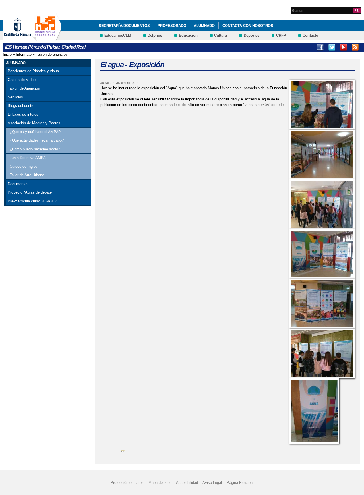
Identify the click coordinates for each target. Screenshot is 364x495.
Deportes (251, 35)
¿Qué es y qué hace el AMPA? (35, 132)
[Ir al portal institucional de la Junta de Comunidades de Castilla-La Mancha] (24, 38)
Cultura (220, 35)
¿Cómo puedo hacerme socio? (35, 149)
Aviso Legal (212, 482)
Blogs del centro (21, 105)
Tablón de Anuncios (24, 88)
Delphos (155, 35)
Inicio (7, 54)
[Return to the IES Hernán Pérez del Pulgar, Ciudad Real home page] (46, 38)
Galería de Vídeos (23, 80)
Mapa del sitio (159, 482)
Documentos (18, 184)
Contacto (310, 35)
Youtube (343, 47)
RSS (355, 47)
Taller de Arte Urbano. (27, 175)
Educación (188, 35)
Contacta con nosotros (247, 26)
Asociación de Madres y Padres (34, 123)
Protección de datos (127, 482)
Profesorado (172, 26)
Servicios (15, 97)
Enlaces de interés (23, 114)
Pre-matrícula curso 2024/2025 (33, 201)
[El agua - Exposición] (322, 105)
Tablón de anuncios (52, 54)
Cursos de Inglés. (24, 166)
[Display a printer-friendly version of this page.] (123, 450)
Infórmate (24, 54)
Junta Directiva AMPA (28, 158)
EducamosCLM (117, 35)
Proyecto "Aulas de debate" (30, 192)
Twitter (331, 47)
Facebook (320, 47)
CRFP (281, 35)
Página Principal (240, 482)
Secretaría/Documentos (124, 26)
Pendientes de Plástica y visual (34, 71)
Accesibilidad (187, 482)
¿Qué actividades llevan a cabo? (37, 140)
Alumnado (204, 26)
